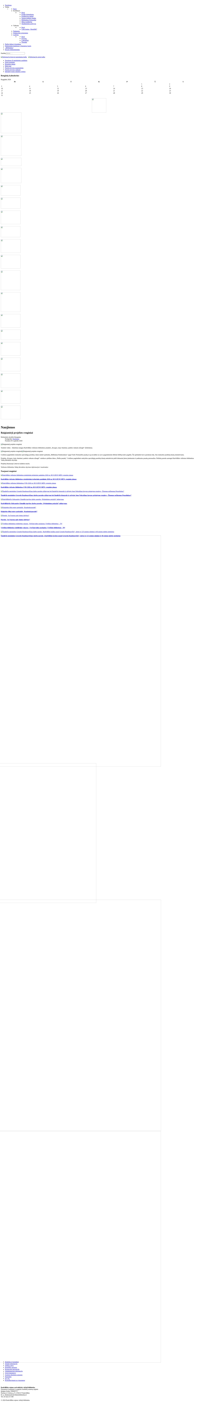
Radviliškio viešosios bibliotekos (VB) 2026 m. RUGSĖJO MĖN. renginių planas (29, 487)
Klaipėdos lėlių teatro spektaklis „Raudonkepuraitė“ (19, 511)
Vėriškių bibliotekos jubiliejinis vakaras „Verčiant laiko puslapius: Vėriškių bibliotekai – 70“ (33, 528)
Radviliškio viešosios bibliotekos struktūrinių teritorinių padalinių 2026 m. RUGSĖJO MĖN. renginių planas (39, 479)
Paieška (3, 53)
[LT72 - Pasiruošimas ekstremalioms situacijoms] (11, 155)
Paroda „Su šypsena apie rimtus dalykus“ (15, 520)
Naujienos (16, 439)
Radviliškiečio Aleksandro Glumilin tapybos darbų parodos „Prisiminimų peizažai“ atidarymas (34, 503)
